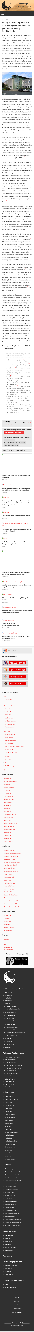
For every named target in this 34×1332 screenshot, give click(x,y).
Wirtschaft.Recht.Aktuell (11, 907)
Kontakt (6, 939)
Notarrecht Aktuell (9, 886)
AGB (5, 944)
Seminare (8, 1272)
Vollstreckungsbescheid (11, 445)
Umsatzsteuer (9, 727)
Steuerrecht (7, 715)
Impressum (7, 942)
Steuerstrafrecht (12, 1006)
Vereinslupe (7, 838)
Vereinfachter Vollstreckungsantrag (14, 442)
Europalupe (7, 794)
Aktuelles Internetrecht (11, 856)
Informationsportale (11, 1266)
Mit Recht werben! (10, 1287)
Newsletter (8, 1269)
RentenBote (7, 924)
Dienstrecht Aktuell (9, 859)
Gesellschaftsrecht (11, 740)
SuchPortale (9, 1275)
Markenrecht (9, 749)
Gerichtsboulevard (9, 868)
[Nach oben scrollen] (31, 1329)
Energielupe (7, 791)
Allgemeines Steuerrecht (12, 1057)
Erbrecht (8, 760)
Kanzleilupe (7, 811)
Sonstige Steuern (10, 1084)
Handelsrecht (9, 743)
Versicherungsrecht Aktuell (12, 904)
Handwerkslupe (8, 797)
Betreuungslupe (9, 788)
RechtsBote (7, 922)
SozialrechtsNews (9, 892)
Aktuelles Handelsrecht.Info (12, 853)
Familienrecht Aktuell (10, 865)
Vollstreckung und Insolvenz (14, 432)
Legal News (7, 880)
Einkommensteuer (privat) (14, 1068)
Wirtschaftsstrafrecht (13, 1009)
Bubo (26, 422)
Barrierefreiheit (8, 949)
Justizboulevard (9, 877)
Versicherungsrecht (11, 752)
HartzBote (7, 919)
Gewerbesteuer (11, 1071)
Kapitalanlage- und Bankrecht (14, 746)
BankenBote (7, 916)
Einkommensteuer (11, 721)
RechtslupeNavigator (10, 823)
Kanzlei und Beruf (9, 706)
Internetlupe (7, 805)
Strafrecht (7, 731)
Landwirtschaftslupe (10, 814)
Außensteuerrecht (10, 718)
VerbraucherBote (9, 928)
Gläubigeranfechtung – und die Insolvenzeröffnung (16, 515)
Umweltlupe (7, 835)
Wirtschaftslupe (8, 841)
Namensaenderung (9, 440)
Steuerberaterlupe (9, 829)
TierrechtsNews (8, 898)
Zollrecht (6, 770)
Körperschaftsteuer (12, 1073)
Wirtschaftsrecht (9, 737)
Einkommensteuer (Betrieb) (15, 1065)
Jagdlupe (7, 808)
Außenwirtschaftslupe (10, 782)
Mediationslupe (8, 817)
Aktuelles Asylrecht (9, 850)
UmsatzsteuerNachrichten (12, 901)
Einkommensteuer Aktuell (12, 862)
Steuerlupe (7, 832)
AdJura (7, 1284)
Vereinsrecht (9, 763)
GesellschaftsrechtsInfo (11, 871)
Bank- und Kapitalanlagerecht (16, 1032)
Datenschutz (8, 947)
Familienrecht (8, 703)
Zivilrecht (7, 756)
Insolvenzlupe (8, 803)
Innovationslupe (9, 799)
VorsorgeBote (8, 931)
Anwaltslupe (7, 779)
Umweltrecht (11, 1021)
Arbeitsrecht (7, 697)
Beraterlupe (7, 785)
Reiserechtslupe (9, 826)
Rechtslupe (23, 4)
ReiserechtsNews (9, 889)
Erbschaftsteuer (10, 724)
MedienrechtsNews (9, 883)
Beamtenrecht (11, 1016)
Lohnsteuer (10, 1076)
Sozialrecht (7, 712)
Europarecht (8, 700)
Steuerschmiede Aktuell (11, 895)
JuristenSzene (8, 874)
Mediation (7, 709)
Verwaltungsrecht (9, 734)
